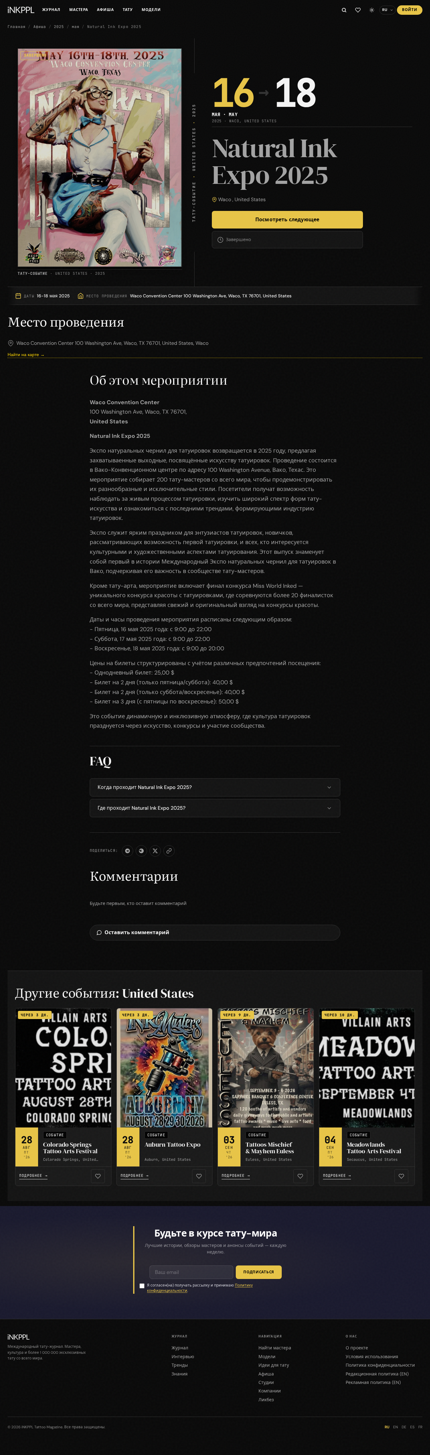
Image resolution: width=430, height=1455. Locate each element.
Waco (224, 199)
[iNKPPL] (21, 10)
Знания (180, 1374)
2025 (59, 26)
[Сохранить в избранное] (98, 1176)
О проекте (357, 1348)
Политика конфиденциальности (380, 1365)
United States (250, 199)
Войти (409, 9)
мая (76, 26)
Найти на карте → (26, 354)
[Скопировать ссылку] (169, 851)
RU (387, 1427)
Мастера (78, 9)
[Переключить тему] (371, 10)
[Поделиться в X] (155, 851)
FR (420, 1427)
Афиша (105, 9)
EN (395, 1427)
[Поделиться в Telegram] (127, 851)
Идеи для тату (273, 1365)
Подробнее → (33, 1175)
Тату (128, 9)
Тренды (180, 1365)
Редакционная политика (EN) (377, 1374)
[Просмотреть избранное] (358, 10)
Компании (269, 1391)
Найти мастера (274, 1348)
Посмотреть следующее (287, 219)
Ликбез (266, 1400)
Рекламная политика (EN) (373, 1382)
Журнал (51, 9)
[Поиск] (344, 10)
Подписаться (258, 1272)
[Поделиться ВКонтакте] (141, 851)
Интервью (183, 1356)
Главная (16, 26)
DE (404, 1427)
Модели (151, 9)
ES (412, 1427)
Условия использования (372, 1356)
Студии (266, 1382)
